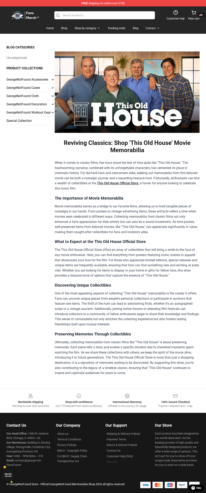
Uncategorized (16, 58)
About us (62, 433)
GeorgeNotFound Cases (23, 88)
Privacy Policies (66, 445)
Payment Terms (116, 439)
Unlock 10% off (8, 475)
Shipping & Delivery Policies (123, 433)
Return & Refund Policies (122, 445)
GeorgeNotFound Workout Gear (28, 112)
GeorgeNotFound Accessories (27, 79)
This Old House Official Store (117, 183)
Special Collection (19, 121)
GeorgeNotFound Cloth (22, 96)
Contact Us (114, 450)
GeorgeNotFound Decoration (26, 104)
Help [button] (198, 488)
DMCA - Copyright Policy (72, 450)
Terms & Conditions (69, 439)
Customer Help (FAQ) (120, 456)
